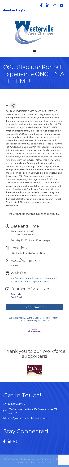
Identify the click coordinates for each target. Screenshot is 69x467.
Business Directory (17, 318)
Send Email (16, 297)
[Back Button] (7, 106)
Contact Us (44, 320)
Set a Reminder (34, 307)
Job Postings (32, 320)
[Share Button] (13, 105)
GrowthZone (44, 462)
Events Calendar (34, 318)
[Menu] (34, 52)
